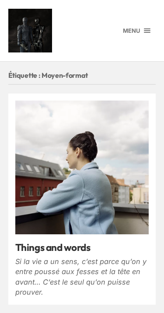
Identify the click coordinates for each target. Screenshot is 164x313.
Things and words (53, 247)
